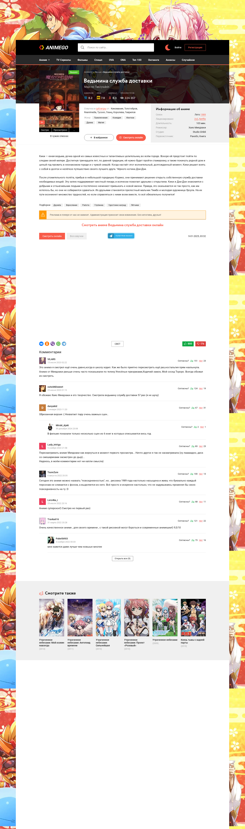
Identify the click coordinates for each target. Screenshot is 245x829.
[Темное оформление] (168, 47)
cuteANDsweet (55, 387)
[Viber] (52, 344)
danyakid (52, 406)
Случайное (188, 59)
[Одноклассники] (47, 344)
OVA (111, 59)
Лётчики (135, 205)
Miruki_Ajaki (62, 425)
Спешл (98, 59)
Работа (85, 205)
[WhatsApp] (58, 344)
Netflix (202, 119)
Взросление (71, 205)
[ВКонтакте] (41, 344)
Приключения (101, 118)
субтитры (101, 108)
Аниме (43, 59)
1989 (203, 114)
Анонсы (170, 59)
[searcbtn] (82, 47)
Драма (89, 122)
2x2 (196, 119)
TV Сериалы (63, 59)
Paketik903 (62, 538)
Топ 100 (137, 59)
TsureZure (53, 472)
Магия (101, 122)
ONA (123, 59)
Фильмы (83, 59)
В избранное (101, 137)
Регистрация (195, 47)
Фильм (98, 72)
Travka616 (53, 519)
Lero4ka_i (53, 500)
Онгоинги (153, 59)
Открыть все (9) (122, 558)
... (74, 130)
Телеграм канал (124, 236)
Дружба (57, 205)
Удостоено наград (117, 205)
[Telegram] (64, 344)
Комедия (117, 118)
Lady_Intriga (54, 444)
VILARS (51, 359)
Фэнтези (130, 118)
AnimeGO (57, 47)
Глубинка (98, 205)
